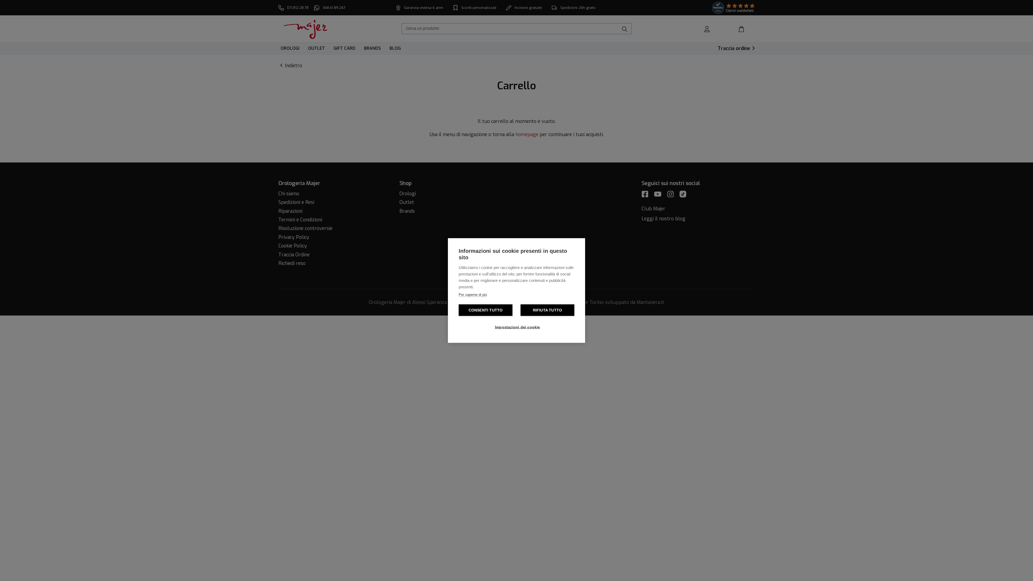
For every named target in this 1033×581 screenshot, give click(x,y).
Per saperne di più (473, 295)
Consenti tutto (486, 310)
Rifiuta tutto (547, 310)
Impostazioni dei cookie (517, 327)
